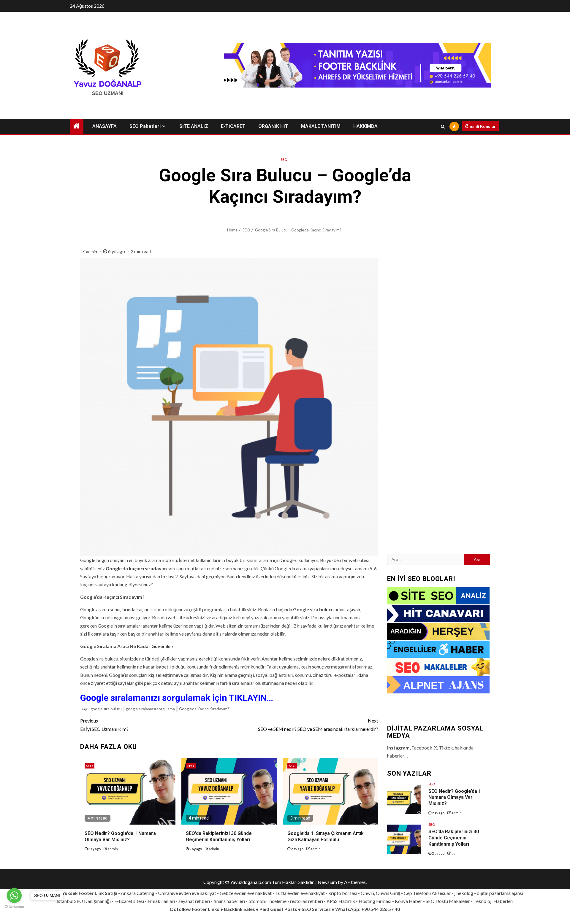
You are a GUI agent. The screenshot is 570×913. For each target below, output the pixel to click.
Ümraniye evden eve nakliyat (187, 893)
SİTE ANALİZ (193, 126)
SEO (284, 159)
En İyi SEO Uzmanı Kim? (104, 724)
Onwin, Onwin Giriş (380, 893)
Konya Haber (408, 901)
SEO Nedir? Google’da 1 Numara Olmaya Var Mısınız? (454, 797)
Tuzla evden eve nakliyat (300, 893)
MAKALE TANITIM (321, 126)
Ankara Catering (137, 893)
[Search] (442, 126)
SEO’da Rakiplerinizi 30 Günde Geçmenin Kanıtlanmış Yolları (453, 838)
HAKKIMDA (365, 126)
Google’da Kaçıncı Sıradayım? (204, 708)
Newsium (327, 882)
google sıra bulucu (106, 708)
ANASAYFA (104, 126)
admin (92, 251)
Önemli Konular (480, 126)
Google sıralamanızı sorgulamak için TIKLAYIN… (176, 698)
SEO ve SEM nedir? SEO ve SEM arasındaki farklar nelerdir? (318, 724)
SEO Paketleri (145, 126)
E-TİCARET (233, 126)
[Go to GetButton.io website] (14, 907)
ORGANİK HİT (273, 126)
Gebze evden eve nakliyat (246, 893)
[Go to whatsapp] (14, 895)
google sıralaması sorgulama (150, 708)
